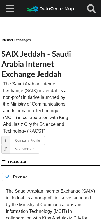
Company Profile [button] (27, 140)
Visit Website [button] (24, 149)
